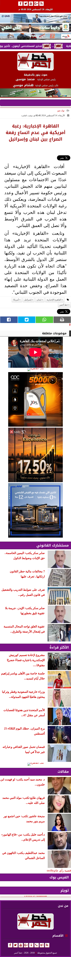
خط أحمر (64, 305)
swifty (50, 870)
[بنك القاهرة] (35, 369)
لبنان (39, 299)
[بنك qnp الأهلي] (35, 18)
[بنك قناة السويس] (35, 510)
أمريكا (16, 299)
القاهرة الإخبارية (54, 299)
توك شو (61, 110)
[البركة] (35, 36)
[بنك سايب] (35, 455)
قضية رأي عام (62, 870)
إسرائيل (27, 299)
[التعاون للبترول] (35, 399)
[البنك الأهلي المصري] (35, 28)
